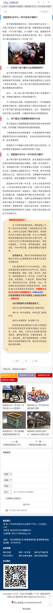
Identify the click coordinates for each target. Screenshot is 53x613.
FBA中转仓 (8, 556)
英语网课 (40, 540)
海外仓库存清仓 (41, 556)
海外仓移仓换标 (25, 556)
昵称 (8, 474)
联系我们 (6, 521)
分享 (36, 361)
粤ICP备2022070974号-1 (35, 597)
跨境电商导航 (30, 540)
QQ (5, 492)
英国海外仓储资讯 (16, 6)
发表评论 (45, 12)
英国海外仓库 (44, 375)
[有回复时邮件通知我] (6, 510)
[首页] (50, 596)
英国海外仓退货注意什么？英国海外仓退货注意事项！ (38, 434)
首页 (5, 6)
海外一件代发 (24, 552)
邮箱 (8, 480)
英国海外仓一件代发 (19, 39)
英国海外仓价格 (26, 375)
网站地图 (26, 609)
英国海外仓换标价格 (9, 380)
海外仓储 (7, 552)
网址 (6, 486)
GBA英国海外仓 (17, 540)
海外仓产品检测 (41, 552)
